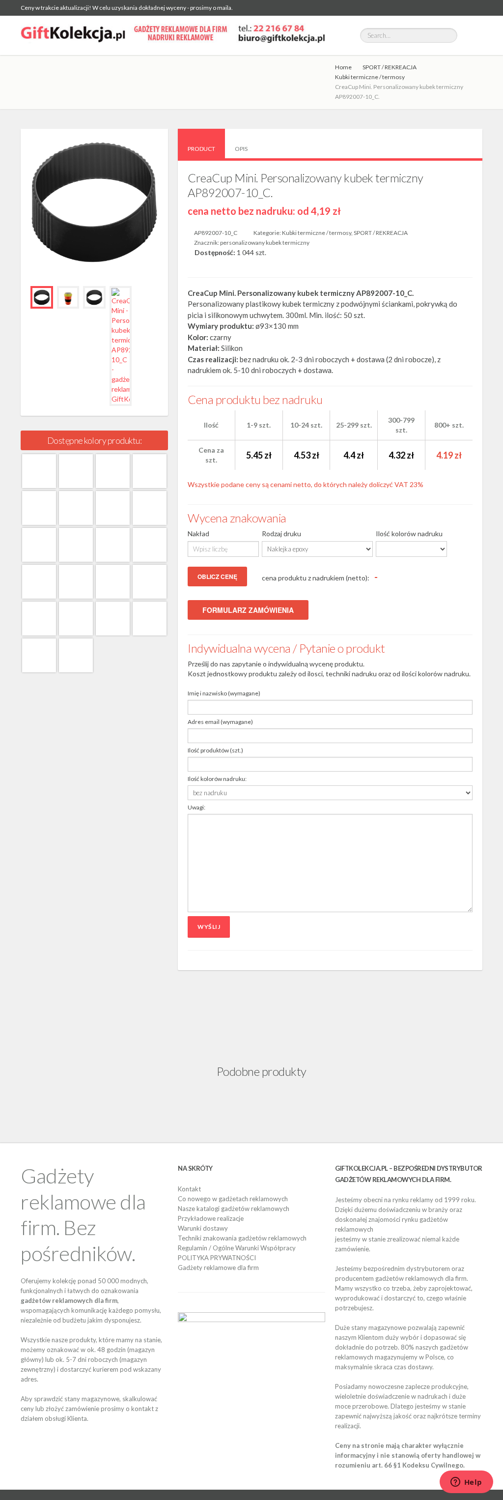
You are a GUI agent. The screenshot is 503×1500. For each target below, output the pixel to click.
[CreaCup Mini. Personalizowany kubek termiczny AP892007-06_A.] (39, 508)
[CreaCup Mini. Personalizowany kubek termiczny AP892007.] (76, 655)
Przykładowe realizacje (211, 1218)
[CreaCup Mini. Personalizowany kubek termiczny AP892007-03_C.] (39, 582)
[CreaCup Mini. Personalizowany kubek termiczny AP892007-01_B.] (150, 508)
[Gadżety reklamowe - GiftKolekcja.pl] (173, 35)
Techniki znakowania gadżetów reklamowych (242, 1238)
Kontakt (189, 1189)
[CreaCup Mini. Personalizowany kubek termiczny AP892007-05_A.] (150, 471)
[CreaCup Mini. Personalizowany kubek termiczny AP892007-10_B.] (150, 618)
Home (343, 67)
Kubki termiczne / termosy (370, 77)
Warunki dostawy (203, 1228)
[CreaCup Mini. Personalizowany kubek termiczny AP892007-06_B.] (150, 582)
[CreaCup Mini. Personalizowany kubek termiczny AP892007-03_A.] (113, 471)
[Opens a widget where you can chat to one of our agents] (466, 1483)
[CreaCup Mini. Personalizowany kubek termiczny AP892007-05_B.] (76, 582)
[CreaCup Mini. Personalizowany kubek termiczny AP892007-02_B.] (76, 545)
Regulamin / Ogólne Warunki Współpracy (237, 1248)
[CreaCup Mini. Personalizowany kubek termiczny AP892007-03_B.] (150, 545)
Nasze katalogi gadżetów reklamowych (233, 1208)
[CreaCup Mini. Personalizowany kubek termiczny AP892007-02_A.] (76, 471)
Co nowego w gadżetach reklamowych (233, 1199)
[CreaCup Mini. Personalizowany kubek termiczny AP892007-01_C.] (39, 545)
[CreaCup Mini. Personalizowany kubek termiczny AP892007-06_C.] (39, 618)
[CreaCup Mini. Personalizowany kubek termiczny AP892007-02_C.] (113, 545)
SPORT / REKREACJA (390, 67)
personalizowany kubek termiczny (264, 242)
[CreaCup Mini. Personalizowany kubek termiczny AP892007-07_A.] (76, 508)
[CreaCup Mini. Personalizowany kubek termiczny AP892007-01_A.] (39, 471)
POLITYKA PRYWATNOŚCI (217, 1258)
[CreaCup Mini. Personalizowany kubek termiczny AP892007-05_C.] (113, 582)
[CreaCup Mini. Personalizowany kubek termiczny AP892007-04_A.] (39, 655)
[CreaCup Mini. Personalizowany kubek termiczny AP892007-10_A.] (113, 508)
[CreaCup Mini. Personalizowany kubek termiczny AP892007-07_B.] (76, 618)
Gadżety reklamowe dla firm (218, 1267)
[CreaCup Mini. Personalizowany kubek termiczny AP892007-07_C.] (113, 618)
